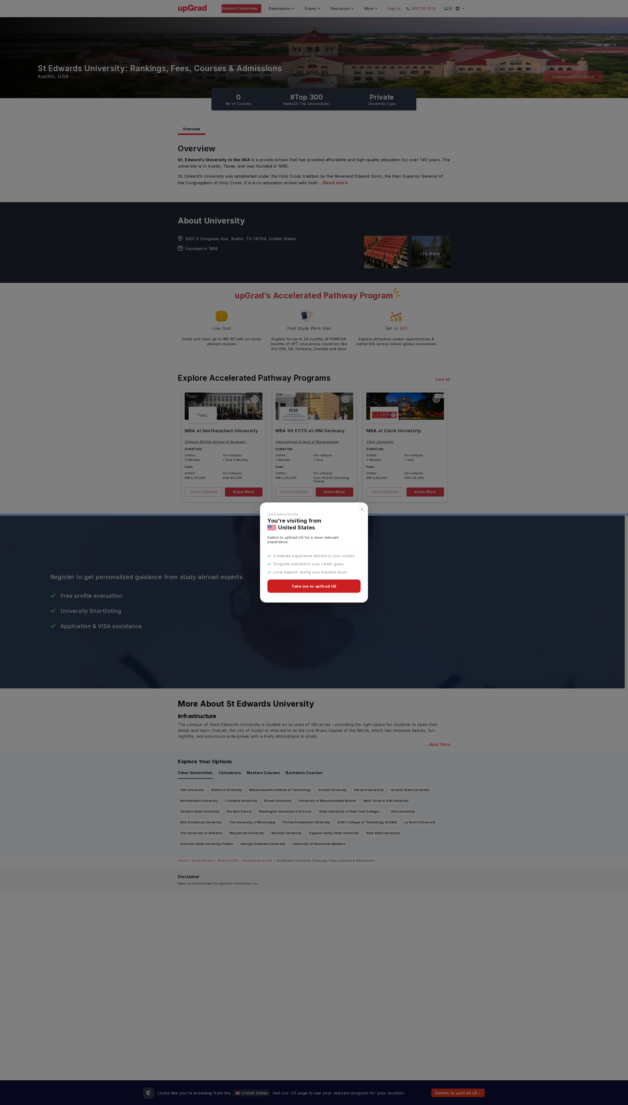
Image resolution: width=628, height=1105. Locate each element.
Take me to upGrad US (314, 586)
